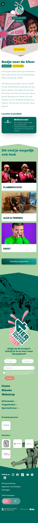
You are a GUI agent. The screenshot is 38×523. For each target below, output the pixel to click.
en (15, 501)
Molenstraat (6, 66)
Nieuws (7, 390)
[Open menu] (33, 3)
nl (7, 501)
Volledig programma (19, 261)
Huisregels (6, 490)
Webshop (8, 394)
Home (6, 386)
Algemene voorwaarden (11, 487)
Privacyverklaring (8, 483)
